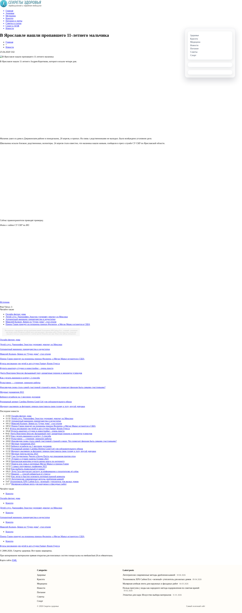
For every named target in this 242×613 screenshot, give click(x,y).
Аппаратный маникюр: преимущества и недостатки (30, 319)
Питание (41, 592)
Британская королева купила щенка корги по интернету (38, 461)
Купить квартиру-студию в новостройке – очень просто (26, 368)
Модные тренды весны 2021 (24, 454)
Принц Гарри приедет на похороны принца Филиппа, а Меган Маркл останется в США (48, 324)
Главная (9, 42)
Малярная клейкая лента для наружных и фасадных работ (37, 332)
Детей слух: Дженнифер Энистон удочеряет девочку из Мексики (37, 317)
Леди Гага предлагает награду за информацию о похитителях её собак (45, 471)
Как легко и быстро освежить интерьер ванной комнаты (38, 476)
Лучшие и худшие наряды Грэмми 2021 (30, 459)
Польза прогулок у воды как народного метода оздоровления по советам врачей (41, 333)
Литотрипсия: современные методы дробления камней (23, 330)
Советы (40, 596)
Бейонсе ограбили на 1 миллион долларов (20, 397)
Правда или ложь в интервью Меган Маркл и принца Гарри (40, 464)
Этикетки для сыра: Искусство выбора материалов (59, 334)
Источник (5, 302)
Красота (9, 493)
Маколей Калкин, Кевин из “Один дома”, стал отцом (31, 322)
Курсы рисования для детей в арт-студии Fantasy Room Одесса (30, 363)
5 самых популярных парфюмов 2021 (29, 466)
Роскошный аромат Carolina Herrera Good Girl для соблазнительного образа (36, 401)
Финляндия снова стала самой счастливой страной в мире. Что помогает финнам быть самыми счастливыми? (52, 387)
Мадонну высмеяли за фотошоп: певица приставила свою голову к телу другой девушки (42, 406)
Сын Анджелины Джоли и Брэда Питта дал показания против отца (43, 456)
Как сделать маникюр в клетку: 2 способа (20, 378)
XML (14, 560)
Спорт (40, 601)
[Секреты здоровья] (20, 6)
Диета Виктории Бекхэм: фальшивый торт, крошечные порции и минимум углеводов (41, 373)
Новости (10, 47)
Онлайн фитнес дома (16, 314)
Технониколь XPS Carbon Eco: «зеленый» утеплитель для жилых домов (44, 481)
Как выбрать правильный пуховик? (28, 469)
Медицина (42, 583)
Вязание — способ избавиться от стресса (30, 474)
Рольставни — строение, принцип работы (20, 382)
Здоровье (41, 575)
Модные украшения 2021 (12, 392)
